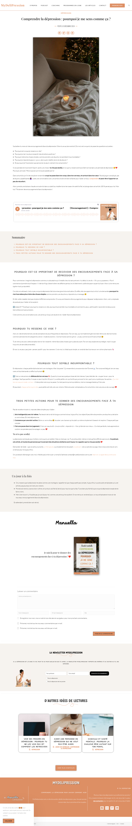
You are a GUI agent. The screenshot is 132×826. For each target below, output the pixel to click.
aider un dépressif (62, 747)
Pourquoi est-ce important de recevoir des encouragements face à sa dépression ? (56, 244)
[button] (59, 33)
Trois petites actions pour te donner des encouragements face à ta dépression (54, 253)
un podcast (77, 447)
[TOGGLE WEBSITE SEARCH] (129, 5)
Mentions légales (111, 823)
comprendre (94, 179)
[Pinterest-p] (112, 808)
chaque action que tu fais (29, 387)
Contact (122, 823)
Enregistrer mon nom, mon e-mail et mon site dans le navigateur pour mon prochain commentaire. (53, 618)
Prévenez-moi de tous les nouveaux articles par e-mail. (38, 628)
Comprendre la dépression (70, 747)
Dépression (66, 13)
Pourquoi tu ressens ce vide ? (30, 247)
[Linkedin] (117, 808)
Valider (8, 821)
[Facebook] (102, 808)
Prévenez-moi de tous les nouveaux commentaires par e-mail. (41, 623)
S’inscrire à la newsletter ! (99, 673)
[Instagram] (107, 808)
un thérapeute (49, 447)
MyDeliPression (13, 5)
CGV (117, 823)
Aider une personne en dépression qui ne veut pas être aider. (66, 741)
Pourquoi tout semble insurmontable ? (35, 250)
